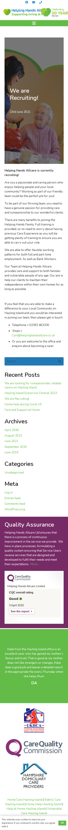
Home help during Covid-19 (23, 404)
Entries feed (12, 498)
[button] (34, 23)
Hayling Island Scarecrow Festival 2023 (31, 393)
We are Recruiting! (17, 399)
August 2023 (13, 436)
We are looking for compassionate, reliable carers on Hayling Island (33, 385)
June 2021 (11, 441)
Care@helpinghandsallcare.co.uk (33, 335)
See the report (20, 611)
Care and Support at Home (22, 410)
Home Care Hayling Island (24, 800)
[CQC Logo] (19, 581)
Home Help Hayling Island (44, 804)
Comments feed (15, 504)
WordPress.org (15, 509)
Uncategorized (14, 473)
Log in (9, 492)
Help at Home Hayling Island (25, 809)
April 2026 (12, 430)
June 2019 (11, 452)
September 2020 (16, 447)
